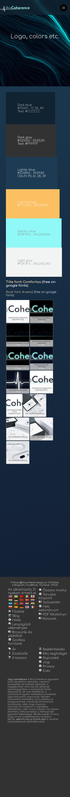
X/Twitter (53, 582)
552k (18, 462)
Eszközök (18, 653)
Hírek (14, 620)
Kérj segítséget (53, 653)
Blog (13, 616)
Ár (12, 649)
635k (18, 439)
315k (41, 322)
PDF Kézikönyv (52, 614)
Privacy (47, 666)
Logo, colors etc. (35, 36)
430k (42, 392)
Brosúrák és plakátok (20, 634)
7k (18, 392)
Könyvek (48, 618)
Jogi (44, 662)
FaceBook (32, 585)
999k (35, 415)
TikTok (54, 585)
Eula (44, 670)
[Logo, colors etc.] (10, 596)
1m (41, 439)
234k (42, 345)
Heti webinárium (48, 608)
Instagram (18, 585)
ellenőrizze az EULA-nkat (31, 719)
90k (17, 345)
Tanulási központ (47, 596)
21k (14, 415)
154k (18, 322)
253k (18, 368)
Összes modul (52, 590)
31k (41, 368)
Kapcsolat (49, 658)
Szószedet (49, 602)
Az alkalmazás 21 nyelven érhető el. (22, 591)
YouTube (44, 585)
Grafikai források (16, 641)
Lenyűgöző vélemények (19, 626)
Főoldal (16, 611)
